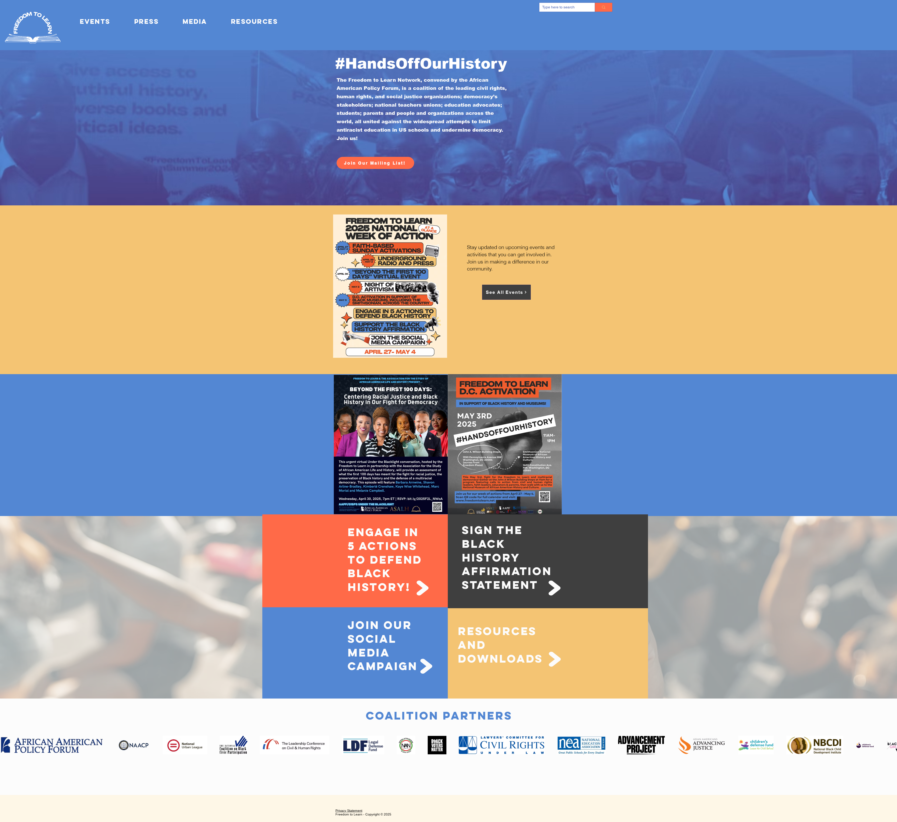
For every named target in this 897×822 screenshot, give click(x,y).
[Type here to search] (603, 7)
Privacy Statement (348, 810)
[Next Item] (889, 745)
